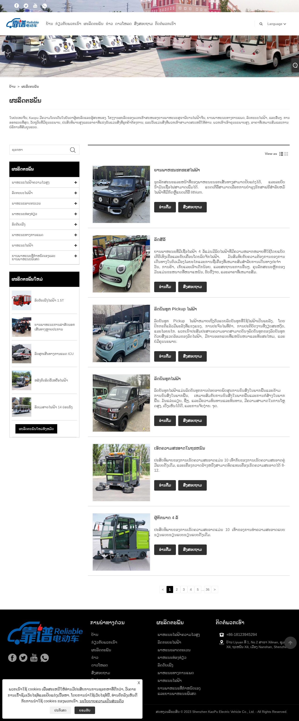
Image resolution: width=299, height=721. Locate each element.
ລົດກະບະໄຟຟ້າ (22, 193)
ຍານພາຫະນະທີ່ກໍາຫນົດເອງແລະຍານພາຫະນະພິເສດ (33, 257)
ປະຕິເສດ (60, 710)
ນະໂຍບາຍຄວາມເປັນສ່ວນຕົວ (102, 701)
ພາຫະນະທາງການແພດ (27, 235)
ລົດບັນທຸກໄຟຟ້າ (167, 378)
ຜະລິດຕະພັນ (93, 24)
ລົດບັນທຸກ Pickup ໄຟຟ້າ (175, 309)
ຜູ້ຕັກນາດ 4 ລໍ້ (166, 517)
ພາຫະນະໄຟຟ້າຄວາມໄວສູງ (31, 182)
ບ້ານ (49, 24)
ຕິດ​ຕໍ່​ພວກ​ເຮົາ (165, 24)
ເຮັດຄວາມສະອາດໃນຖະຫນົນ (179, 448)
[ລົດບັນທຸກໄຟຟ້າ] (121, 403)
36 (208, 589)
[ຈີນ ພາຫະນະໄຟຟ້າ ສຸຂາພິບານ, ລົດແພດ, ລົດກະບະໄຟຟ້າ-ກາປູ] (22, 22)
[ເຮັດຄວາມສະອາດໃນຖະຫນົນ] (121, 472)
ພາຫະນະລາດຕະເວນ (26, 203)
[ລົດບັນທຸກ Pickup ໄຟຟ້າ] (121, 333)
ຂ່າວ (109, 24)
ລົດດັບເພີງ (18, 224)
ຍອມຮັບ (84, 710)
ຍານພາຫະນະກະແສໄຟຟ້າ (177, 170)
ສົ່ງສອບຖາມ (143, 24)
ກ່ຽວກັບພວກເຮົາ (68, 24)
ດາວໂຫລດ (123, 24)
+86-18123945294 (241, 635)
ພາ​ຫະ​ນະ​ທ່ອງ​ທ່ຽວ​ (24, 214)
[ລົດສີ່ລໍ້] (121, 264)
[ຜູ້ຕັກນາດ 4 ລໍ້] (121, 542)
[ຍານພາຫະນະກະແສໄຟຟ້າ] (121, 194)
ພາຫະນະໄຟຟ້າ (22, 245)
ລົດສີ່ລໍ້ (160, 239)
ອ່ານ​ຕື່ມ (165, 207)
